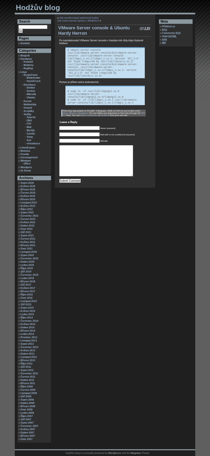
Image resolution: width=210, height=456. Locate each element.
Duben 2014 (27, 327)
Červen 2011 (28, 376)
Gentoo (31, 91)
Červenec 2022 (29, 215)
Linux (24, 72)
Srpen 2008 (27, 399)
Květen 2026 (28, 186)
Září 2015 (26, 304)
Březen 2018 (28, 281)
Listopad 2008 (29, 393)
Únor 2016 (27, 297)
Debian (31, 87)
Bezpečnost (31, 75)
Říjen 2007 (27, 416)
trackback (105, 115)
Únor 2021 (27, 248)
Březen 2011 (28, 383)
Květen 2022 (28, 222)
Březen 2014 (28, 330)
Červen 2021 (28, 238)
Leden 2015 (27, 314)
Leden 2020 (27, 265)
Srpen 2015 (27, 307)
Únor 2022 (27, 228)
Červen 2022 (28, 219)
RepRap (28, 68)
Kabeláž (28, 61)
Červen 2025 (28, 192)
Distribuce (30, 84)
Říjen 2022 (27, 209)
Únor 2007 (27, 439)
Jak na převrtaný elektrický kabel (78, 17)
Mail (29, 127)
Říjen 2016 (27, 294)
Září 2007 (26, 419)
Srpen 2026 (27, 182)
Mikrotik (31, 94)
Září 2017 (26, 284)
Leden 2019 (27, 278)
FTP (29, 123)
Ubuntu (31, 97)
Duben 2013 (27, 353)
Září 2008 (26, 396)
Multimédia (30, 104)
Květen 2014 (28, 324)
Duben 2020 (27, 261)
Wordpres (26, 167)
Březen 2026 (28, 189)
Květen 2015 (28, 311)
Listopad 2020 (29, 251)
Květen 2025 (28, 196)
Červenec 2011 (29, 373)
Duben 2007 (27, 432)
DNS (29, 120)
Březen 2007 (28, 435)
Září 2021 (26, 232)
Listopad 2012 (29, 357)
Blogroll (25, 55)
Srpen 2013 (27, 343)
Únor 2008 (27, 409)
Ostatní (28, 107)
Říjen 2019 (27, 268)
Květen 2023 (28, 205)
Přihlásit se (168, 26)
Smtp (30, 137)
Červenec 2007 (29, 426)
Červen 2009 (28, 389)
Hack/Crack (34, 81)
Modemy (29, 65)
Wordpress (114, 453)
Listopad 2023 (29, 202)
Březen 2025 (28, 199)
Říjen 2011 (27, 363)
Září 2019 (26, 271)
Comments (171, 33)
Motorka (25, 150)
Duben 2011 (27, 380)
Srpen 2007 (27, 422)
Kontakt (25, 43)
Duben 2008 (27, 403)
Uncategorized (29, 157)
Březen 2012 (28, 360)
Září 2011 (26, 366)
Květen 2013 (28, 350)
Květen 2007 (28, 429)
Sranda (25, 154)
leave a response (88, 115)
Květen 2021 (28, 242)
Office (27, 163)
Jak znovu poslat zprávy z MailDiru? (78, 20)
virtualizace (33, 143)
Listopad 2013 (29, 340)
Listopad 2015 (29, 301)
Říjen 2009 (27, 386)
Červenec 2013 (29, 347)
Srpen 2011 (27, 370)
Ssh (29, 140)
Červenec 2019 (29, 274)
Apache (31, 117)
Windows (26, 160)
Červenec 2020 (29, 258)
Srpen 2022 (27, 212)
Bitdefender (33, 77)
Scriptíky (29, 111)
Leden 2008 (27, 412)
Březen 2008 (28, 406)
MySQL (31, 130)
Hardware (26, 58)
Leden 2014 (27, 334)
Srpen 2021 (27, 235)
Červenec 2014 (29, 320)
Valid (169, 36)
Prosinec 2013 (29, 337)
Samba (31, 133)
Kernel (27, 101)
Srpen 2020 (27, 255)
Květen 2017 (28, 288)
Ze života (26, 170)
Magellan (136, 453)
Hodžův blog (38, 7)
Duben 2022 (27, 225)
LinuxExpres (28, 147)
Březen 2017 (28, 291)
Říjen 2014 (27, 317)
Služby (27, 114)
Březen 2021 (28, 245)
